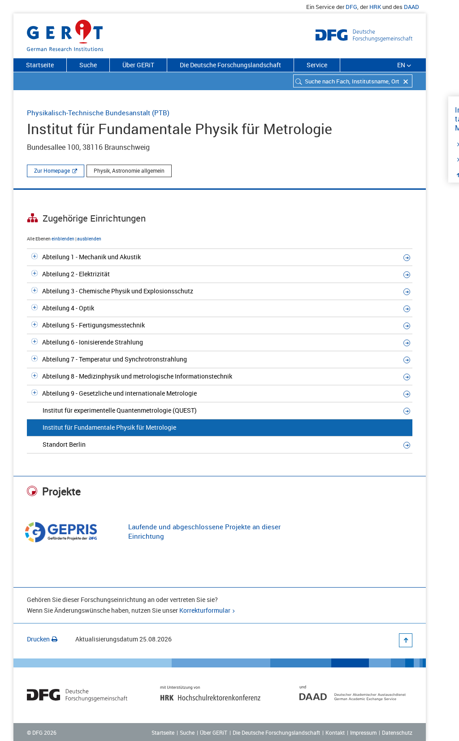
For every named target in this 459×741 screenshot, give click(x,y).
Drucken (38, 639)
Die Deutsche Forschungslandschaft (230, 65)
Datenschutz (397, 732)
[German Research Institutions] (65, 34)
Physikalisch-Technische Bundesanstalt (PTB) (98, 112)
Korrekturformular (204, 610)
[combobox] (352, 80)
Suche (88, 65)
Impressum (363, 732)
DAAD (411, 7)
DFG (351, 7)
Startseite (40, 65)
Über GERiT (138, 65)
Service (317, 65)
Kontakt (335, 732)
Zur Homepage (52, 170)
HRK (375, 7)
